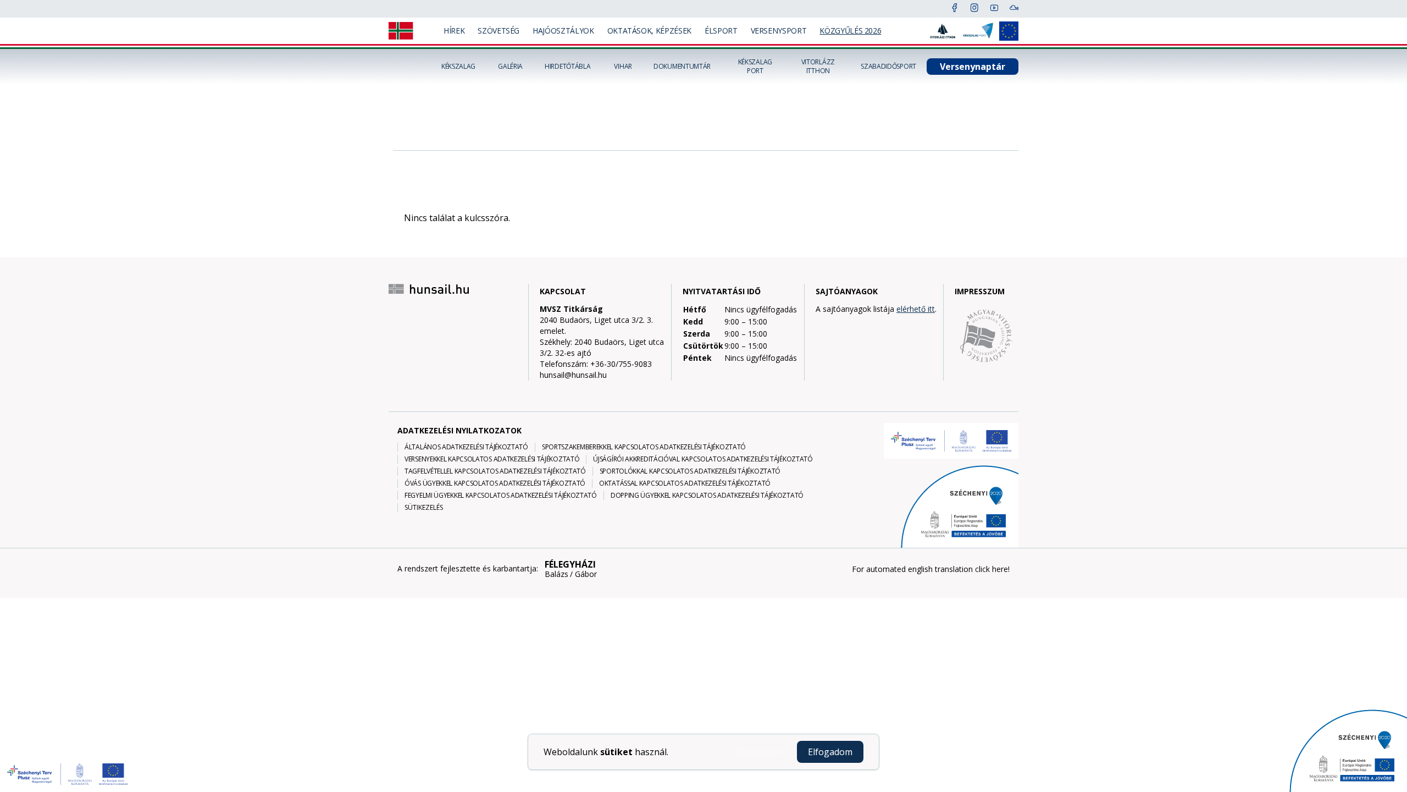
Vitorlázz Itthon (818, 66)
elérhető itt (915, 309)
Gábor (586, 574)
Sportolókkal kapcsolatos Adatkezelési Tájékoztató (690, 471)
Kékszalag (458, 66)
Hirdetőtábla (567, 66)
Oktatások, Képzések (649, 30)
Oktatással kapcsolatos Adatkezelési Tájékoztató (685, 483)
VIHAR (623, 66)
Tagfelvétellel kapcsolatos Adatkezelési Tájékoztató (495, 471)
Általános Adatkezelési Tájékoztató (466, 447)
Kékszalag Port (755, 66)
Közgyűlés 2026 (850, 30)
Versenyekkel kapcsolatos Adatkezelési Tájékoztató (492, 459)
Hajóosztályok (563, 30)
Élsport (721, 30)
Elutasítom (760, 752)
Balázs (556, 574)
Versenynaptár (972, 67)
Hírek (454, 30)
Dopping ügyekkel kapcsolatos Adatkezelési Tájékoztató (707, 495)
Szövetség (498, 30)
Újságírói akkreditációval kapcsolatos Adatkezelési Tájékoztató (702, 459)
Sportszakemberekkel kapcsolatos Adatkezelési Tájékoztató (644, 447)
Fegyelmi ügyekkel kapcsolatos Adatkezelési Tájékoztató (501, 495)
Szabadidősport (888, 66)
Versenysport (779, 30)
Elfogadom (830, 752)
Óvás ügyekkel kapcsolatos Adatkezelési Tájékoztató (495, 483)
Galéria (510, 66)
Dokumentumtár (682, 66)
